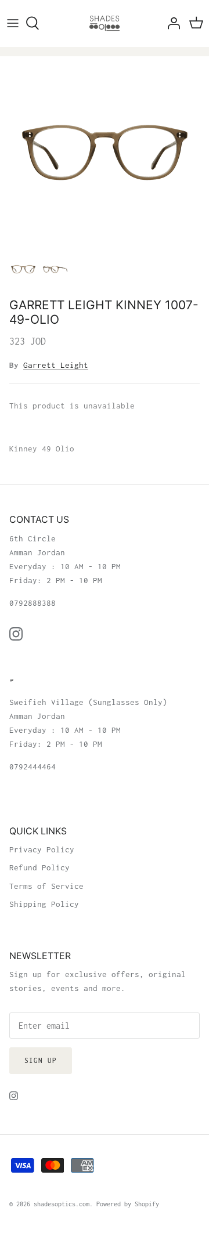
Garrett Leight (55, 365)
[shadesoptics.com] (104, 23)
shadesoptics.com (61, 1203)
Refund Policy (39, 867)
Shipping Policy (44, 904)
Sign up (40, 1060)
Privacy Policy (41, 849)
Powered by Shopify (127, 1203)
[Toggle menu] (13, 23)
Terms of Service (46, 886)
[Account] (170, 23)
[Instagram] (16, 634)
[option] (104, 152)
